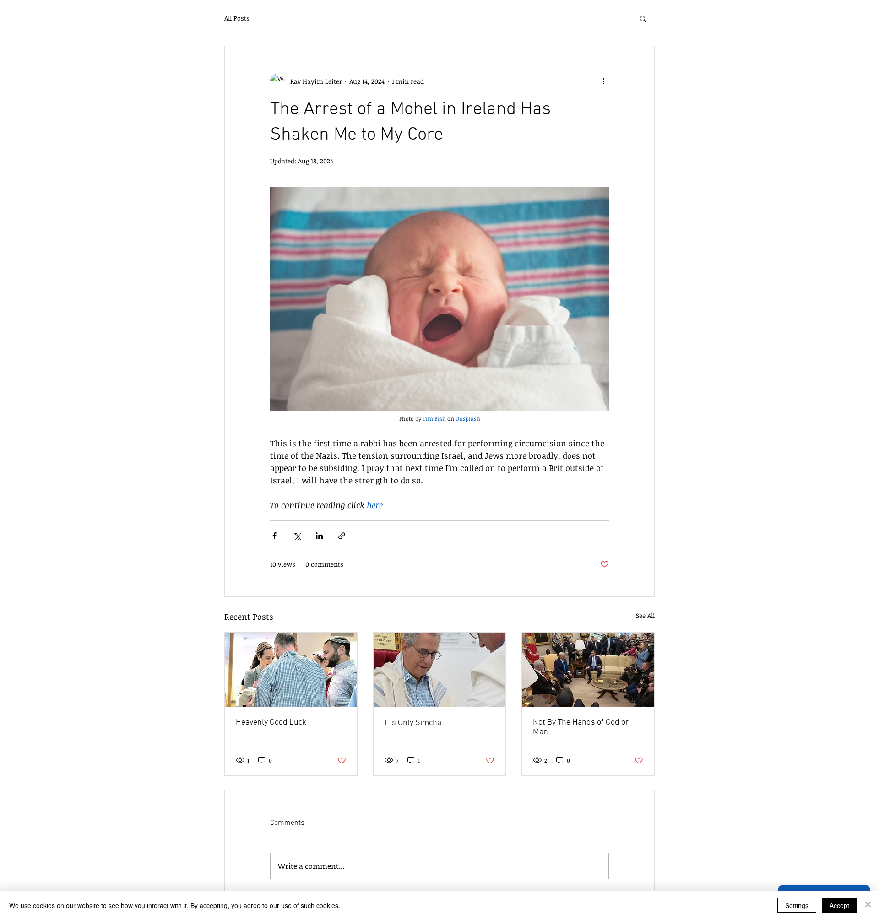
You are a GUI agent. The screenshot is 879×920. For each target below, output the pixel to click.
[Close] (868, 905)
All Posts (237, 18)
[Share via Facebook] (274, 535)
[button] (643, 18)
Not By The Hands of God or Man (581, 727)
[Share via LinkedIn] (319, 535)
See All (645, 615)
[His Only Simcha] (440, 670)
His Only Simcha (413, 723)
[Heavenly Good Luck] (291, 670)
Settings (796, 905)
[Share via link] (341, 535)
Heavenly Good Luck (271, 722)
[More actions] (603, 81)
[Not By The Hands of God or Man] (588, 670)
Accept (839, 905)
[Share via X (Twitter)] (297, 535)
